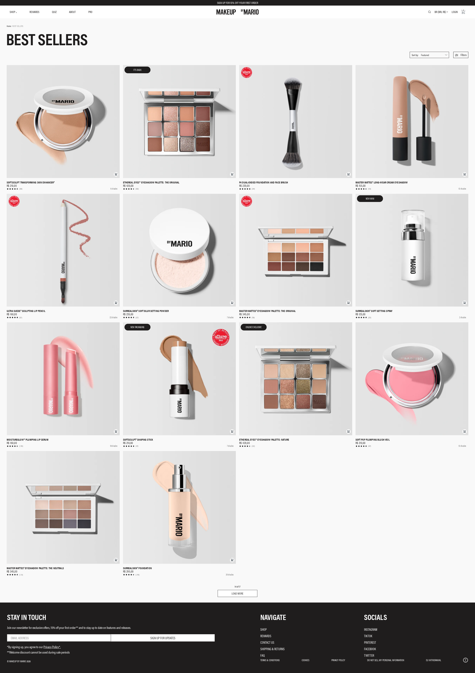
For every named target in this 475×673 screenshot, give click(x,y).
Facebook (370, 648)
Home (9, 26)
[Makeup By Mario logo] (237, 12)
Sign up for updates (162, 638)
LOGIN (455, 12)
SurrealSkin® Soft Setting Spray (374, 310)
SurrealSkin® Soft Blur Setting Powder (146, 310)
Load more (237, 593)
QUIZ (54, 12)
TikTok (368, 635)
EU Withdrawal (433, 660)
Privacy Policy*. (52, 646)
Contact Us (267, 642)
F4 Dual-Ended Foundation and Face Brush (263, 182)
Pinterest (370, 642)
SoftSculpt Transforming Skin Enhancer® (31, 182)
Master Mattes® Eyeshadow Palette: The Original (267, 310)
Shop (263, 629)
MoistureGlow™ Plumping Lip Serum (27, 439)
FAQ (262, 655)
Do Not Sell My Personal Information (385, 660)
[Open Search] (429, 12)
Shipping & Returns (272, 648)
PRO (90, 12)
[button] (460, 55)
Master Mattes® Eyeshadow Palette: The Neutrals (35, 568)
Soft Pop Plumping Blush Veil (373, 439)
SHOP (13, 12)
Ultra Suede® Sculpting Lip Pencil (26, 310)
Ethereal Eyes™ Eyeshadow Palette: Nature (264, 439)
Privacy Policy (338, 660)
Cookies (305, 660)
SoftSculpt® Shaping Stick (138, 439)
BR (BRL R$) (440, 11)
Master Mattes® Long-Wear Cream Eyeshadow (382, 182)
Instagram (370, 629)
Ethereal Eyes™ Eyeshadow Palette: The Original (151, 182)
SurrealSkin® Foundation (137, 568)
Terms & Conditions (270, 660)
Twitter (369, 655)
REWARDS (34, 12)
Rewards (265, 635)
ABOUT (72, 12)
